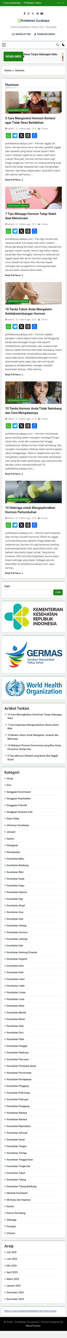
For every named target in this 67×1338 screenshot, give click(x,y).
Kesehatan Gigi (15, 898)
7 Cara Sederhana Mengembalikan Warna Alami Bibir (12, 3)
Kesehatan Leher (16, 979)
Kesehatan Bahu (15, 858)
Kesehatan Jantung (17, 939)
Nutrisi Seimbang (16, 1213)
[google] (37, 14)
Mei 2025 (12, 1265)
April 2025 (12, 1272)
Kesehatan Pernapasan (19, 1079)
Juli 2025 (11, 1252)
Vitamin (11, 1233)
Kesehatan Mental (16, 1012)
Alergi (10, 778)
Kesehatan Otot (15, 1032)
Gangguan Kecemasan (19, 791)
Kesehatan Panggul (17, 1046)
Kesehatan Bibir (15, 872)
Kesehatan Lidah (16, 985)
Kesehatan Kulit (15, 972)
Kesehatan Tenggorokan (20, 1159)
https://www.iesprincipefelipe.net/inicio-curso (30, 1310)
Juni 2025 (12, 1258)
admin (11, 128)
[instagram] (28, 14)
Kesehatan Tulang (16, 1179)
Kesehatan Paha (15, 1039)
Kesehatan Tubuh (16, 1173)
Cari (7, 586)
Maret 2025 (13, 1279)
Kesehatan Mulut (16, 1019)
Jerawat (11, 831)
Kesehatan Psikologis (18, 1092)
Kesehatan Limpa (16, 992)
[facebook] (24, 14)
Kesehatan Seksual (17, 1132)
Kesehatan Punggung (18, 1106)
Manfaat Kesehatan (17, 1193)
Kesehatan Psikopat (17, 1099)
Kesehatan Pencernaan (19, 1072)
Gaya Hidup (13, 818)
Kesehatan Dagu (15, 885)
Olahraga (11, 1219)
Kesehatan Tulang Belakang (21, 1186)
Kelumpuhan (13, 852)
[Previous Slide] (58, 3)
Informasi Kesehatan (18, 825)
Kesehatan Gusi (15, 912)
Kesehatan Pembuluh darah (21, 1066)
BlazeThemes (33, 1325)
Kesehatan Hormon (18, 110)
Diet (9, 785)
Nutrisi (10, 1206)
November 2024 (15, 1299)
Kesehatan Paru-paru (18, 1059)
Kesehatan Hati (15, 919)
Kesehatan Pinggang (18, 1086)
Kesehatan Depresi (17, 892)
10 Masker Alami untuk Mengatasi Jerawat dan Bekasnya (32, 3)
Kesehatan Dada (15, 878)
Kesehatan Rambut (17, 1119)
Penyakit (11, 1226)
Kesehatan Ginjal (16, 905)
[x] (33, 14)
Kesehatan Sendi (16, 1139)
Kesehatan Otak (15, 1026)
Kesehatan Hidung (16, 925)
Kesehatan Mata (15, 1005)
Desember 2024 (15, 1292)
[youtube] (41, 14)
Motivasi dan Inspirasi (19, 1199)
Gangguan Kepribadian (19, 798)
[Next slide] (63, 3)
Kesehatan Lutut (15, 999)
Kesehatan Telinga (17, 1153)
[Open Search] (57, 44)
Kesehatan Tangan (17, 1146)
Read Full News (13, 179)
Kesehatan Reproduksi (19, 1126)
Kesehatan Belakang (18, 865)
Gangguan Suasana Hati (20, 811)
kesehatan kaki (15, 945)
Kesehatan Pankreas (18, 1052)
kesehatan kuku (15, 965)
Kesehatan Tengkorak (18, 1166)
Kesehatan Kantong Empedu (22, 952)
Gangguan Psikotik (17, 805)
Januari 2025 (13, 1285)
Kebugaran (12, 845)
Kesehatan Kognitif (17, 959)
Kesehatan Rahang (17, 1112)
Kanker (10, 838)
